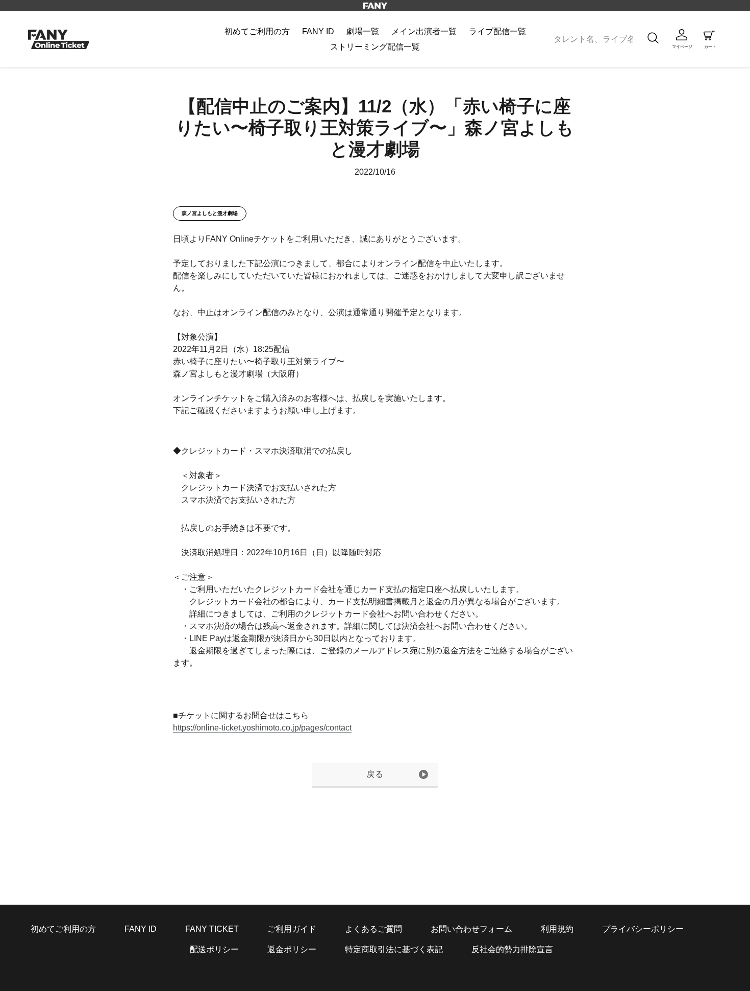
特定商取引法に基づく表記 (394, 949)
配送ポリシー (214, 949)
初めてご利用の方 (63, 929)
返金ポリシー (291, 949)
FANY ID (140, 929)
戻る (375, 774)
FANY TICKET (212, 929)
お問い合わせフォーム (471, 929)
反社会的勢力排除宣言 (512, 949)
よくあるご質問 (373, 929)
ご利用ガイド (291, 929)
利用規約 (557, 929)
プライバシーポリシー (643, 929)
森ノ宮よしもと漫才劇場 (210, 213)
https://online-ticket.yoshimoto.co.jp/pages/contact (262, 727)
